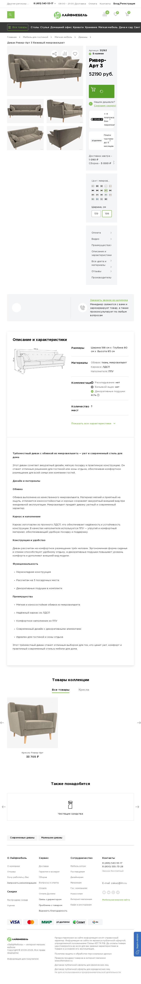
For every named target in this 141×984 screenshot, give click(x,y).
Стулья (44, 27)
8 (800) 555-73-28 (112, 866)
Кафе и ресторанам (81, 905)
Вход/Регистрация (124, 3)
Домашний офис (61, 27)
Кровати (78, 27)
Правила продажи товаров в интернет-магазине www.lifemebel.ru (80, 959)
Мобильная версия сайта (116, 900)
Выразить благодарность (53, 911)
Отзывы (11, 872)
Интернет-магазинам (81, 899)
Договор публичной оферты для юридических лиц (88, 970)
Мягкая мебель (108, 27)
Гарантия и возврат (49, 872)
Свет (137, 27)
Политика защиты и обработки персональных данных (83, 954)
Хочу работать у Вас (18, 877)
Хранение (91, 27)
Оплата (92, 3)
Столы (35, 27)
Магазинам (76, 883)
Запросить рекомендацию (22, 883)
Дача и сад (126, 27)
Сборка (43, 877)
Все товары (60, 689)
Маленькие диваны (51, 837)
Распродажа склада (17, 900)
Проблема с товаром (50, 905)
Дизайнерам (76, 877)
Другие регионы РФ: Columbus (19, 3)
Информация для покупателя (23, 959)
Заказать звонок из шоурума (109, 300)
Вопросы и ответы (49, 883)
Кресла (84, 689)
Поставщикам (77, 872)
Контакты (105, 3)
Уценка (11, 905)
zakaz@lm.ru (119, 883)
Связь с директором (50, 899)
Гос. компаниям (78, 888)
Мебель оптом (78, 866)
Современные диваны (22, 837)
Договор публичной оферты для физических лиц (82, 965)
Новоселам (76, 894)
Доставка (80, 3)
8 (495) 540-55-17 (43, 3)
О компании (13, 866)
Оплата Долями (47, 894)
